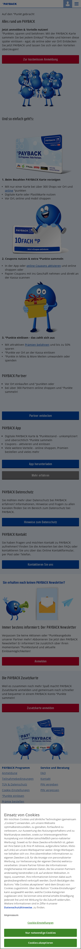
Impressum (11, 915)
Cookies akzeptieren (40, 942)
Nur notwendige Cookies (40, 932)
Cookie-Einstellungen (40, 922)
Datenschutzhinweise (18, 907)
